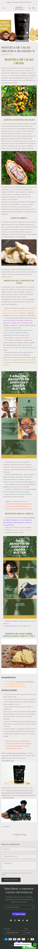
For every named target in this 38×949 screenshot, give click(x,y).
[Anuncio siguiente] (35, 2)
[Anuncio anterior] (3, 2)
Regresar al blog (20, 835)
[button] (4, 8)
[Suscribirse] (32, 907)
